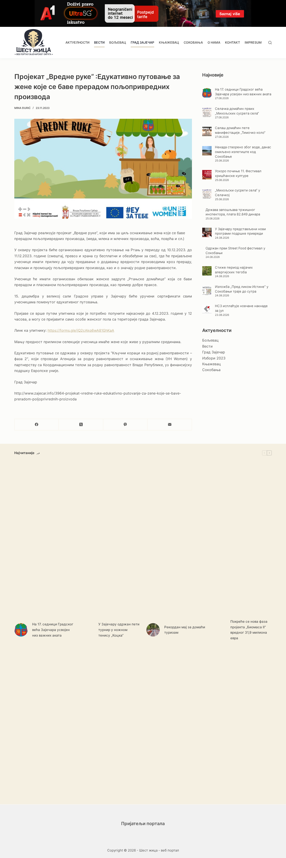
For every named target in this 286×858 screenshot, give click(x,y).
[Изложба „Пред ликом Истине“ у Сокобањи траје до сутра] (207, 290)
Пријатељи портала (143, 823)
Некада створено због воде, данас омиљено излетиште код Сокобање (243, 151)
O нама (214, 42)
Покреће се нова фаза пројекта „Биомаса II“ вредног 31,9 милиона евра (248, 629)
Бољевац (117, 42)
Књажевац (169, 42)
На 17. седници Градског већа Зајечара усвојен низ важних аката (52, 629)
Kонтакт (232, 42)
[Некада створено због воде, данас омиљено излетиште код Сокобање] (207, 150)
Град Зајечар (142, 42)
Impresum (253, 42)
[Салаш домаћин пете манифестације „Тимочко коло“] (207, 131)
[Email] (169, 424)
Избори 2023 (213, 358)
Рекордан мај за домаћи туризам (184, 630)
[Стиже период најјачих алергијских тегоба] (207, 271)
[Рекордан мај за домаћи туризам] (153, 630)
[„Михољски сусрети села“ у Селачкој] (207, 194)
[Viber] (125, 424)
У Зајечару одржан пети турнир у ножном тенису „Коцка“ (118, 629)
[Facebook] (37, 424)
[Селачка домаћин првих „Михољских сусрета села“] (207, 112)
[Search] (270, 42)
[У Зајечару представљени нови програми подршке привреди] (207, 232)
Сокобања (193, 42)
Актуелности (77, 42)
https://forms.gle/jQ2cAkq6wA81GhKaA (81, 330)
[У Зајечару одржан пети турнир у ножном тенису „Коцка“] (87, 630)
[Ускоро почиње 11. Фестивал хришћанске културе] (207, 174)
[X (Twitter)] (81, 424)
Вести (99, 42)
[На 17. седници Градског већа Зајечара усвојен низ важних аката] (207, 93)
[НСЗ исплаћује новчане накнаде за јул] (207, 309)
